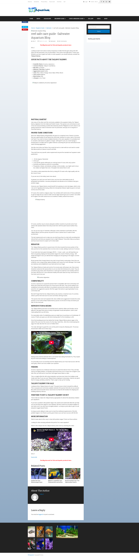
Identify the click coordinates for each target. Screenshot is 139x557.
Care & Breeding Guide (76, 18)
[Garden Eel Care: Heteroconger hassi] (38, 473)
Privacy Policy (44, 1)
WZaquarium (31, 555)
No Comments (63, 41)
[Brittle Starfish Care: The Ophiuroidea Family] (72, 473)
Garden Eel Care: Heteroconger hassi (36, 481)
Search (99, 31)
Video (99, 18)
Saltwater (53, 41)
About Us (30, 1)
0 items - (94, 1)
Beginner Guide (59, 18)
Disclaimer (36, 1)
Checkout (59, 1)
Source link (34, 457)
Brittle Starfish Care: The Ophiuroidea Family (72, 481)
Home (31, 18)
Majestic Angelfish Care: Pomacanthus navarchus (55, 481)
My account (52, 1)
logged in (40, 514)
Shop (105, 18)
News (38, 18)
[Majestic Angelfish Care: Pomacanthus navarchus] (55, 473)
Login (86, 1)
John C (34, 41)
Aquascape (47, 18)
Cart (64, 1)
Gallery (90, 18)
